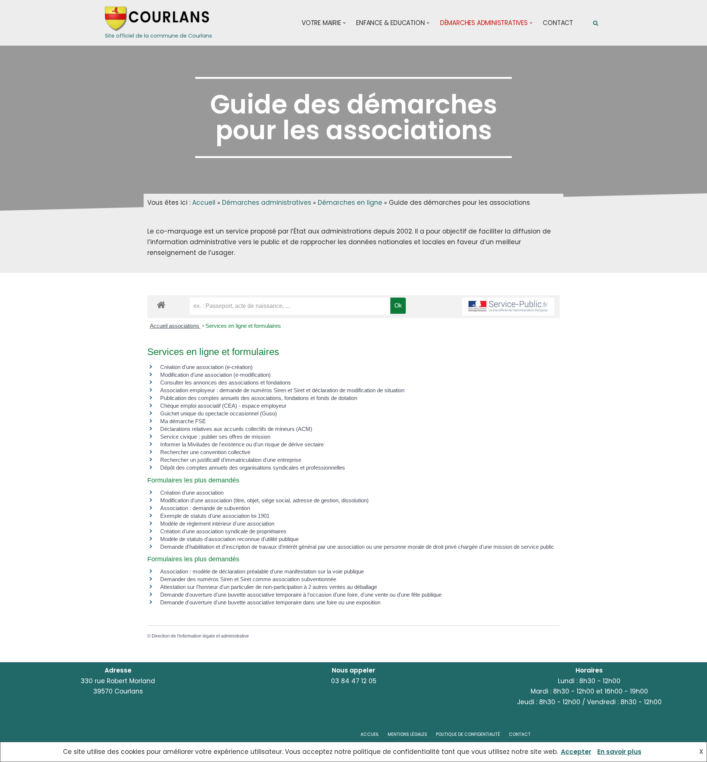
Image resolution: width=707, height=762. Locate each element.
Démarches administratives (266, 202)
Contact (558, 22)
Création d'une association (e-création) (206, 367)
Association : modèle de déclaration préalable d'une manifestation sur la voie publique (262, 571)
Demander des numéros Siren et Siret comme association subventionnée (248, 579)
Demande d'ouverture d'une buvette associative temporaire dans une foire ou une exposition (270, 602)
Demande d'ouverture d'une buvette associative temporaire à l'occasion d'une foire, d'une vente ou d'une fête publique (301, 594)
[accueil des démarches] (161, 304)
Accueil (203, 202)
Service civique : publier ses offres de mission (215, 436)
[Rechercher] (595, 23)
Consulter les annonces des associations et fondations (225, 382)
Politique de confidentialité (468, 734)
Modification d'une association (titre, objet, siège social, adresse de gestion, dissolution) (264, 500)
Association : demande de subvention (205, 508)
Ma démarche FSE (183, 421)
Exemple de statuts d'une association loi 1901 (215, 516)
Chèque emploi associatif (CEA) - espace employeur (223, 406)
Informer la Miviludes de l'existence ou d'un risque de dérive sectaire (242, 444)
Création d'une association (192, 492)
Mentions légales (407, 734)
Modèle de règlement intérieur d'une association (217, 523)
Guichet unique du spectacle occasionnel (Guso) (218, 413)
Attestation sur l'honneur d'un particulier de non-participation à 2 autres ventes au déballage (268, 587)
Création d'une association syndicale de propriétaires (223, 531)
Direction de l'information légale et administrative (200, 636)
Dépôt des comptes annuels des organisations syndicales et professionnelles (252, 467)
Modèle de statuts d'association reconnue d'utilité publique (229, 539)
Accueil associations (175, 326)
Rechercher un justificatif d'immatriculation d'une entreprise (230, 460)
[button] (344, 23)
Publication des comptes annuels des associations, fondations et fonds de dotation (258, 398)
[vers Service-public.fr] (508, 307)
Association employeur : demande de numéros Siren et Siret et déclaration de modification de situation (282, 390)
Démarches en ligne (350, 202)
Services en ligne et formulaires (243, 326)
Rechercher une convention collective (205, 452)
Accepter (576, 751)
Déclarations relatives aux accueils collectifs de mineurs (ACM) (236, 429)
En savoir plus (619, 751)
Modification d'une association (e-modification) (215, 375)
